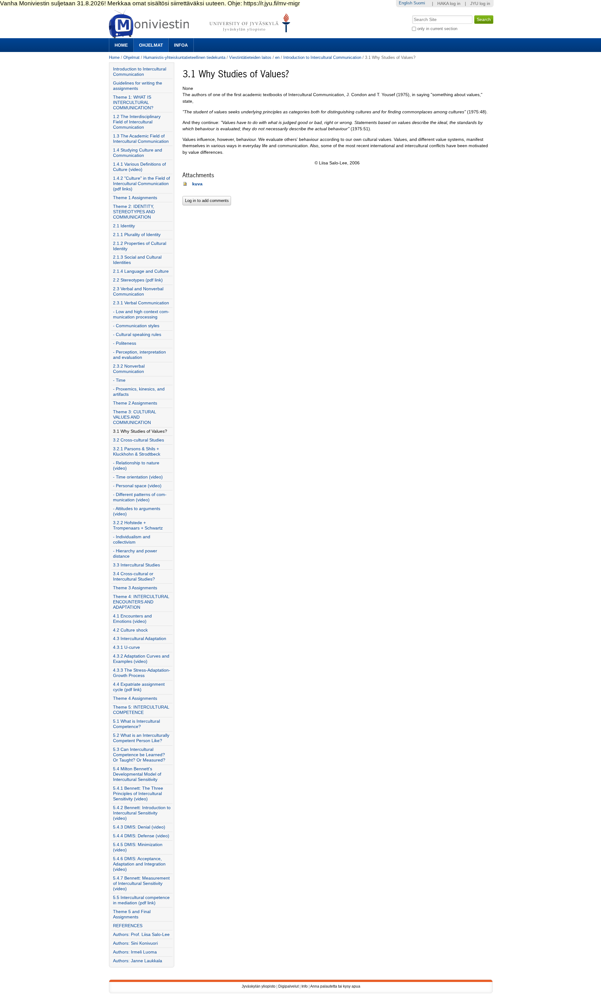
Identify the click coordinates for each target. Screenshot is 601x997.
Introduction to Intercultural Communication (322, 57)
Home (121, 45)
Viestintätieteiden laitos (250, 57)
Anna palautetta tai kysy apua (335, 986)
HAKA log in (448, 3)
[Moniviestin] (201, 35)
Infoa (181, 45)
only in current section (437, 28)
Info (304, 986)
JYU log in (480, 3)
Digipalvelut (288, 986)
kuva (197, 184)
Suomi (419, 3)
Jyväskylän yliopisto (258, 986)
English (405, 3)
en (277, 57)
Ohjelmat (151, 45)
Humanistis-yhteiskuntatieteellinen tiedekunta (184, 57)
